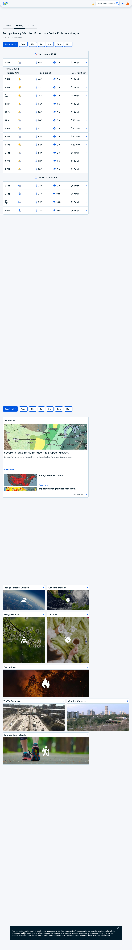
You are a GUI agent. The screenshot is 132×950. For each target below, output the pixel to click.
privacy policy (18, 935)
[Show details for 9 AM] (86, 87)
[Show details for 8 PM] (86, 185)
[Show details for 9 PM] (86, 194)
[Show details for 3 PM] (86, 136)
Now (8, 25)
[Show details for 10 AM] (86, 96)
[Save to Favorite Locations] (93, 3)
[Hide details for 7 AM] (86, 62)
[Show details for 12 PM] (86, 112)
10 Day (31, 25)
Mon (68, 44)
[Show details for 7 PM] (86, 169)
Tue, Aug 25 (10, 44)
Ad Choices (105, 935)
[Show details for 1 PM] (86, 120)
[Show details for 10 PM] (86, 202)
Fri (41, 44)
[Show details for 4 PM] (86, 144)
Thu (33, 44)
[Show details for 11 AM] (86, 104)
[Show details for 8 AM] (86, 79)
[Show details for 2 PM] (86, 128)
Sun (59, 44)
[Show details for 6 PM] (86, 161)
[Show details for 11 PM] (86, 210)
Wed (23, 44)
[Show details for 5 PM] (86, 153)
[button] (118, 928)
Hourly (19, 25)
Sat (50, 44)
